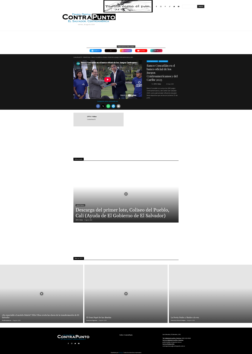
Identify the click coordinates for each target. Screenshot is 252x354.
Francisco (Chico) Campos (178, 320)
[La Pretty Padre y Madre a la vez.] (210, 294)
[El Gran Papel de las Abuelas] (126, 294)
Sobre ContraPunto (126, 335)
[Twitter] (174, 6)
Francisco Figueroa (91, 320)
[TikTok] (169, 6)
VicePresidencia (6, 320)
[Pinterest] (165, 6)
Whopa (121, 352)
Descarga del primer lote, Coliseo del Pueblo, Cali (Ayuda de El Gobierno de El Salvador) (122, 213)
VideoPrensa (86, 57)
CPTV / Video (157, 84)
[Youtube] (178, 6)
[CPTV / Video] (80, 119)
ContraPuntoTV (77, 57)
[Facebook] (156, 6)
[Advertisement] (160, 119)
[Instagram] (161, 6)
